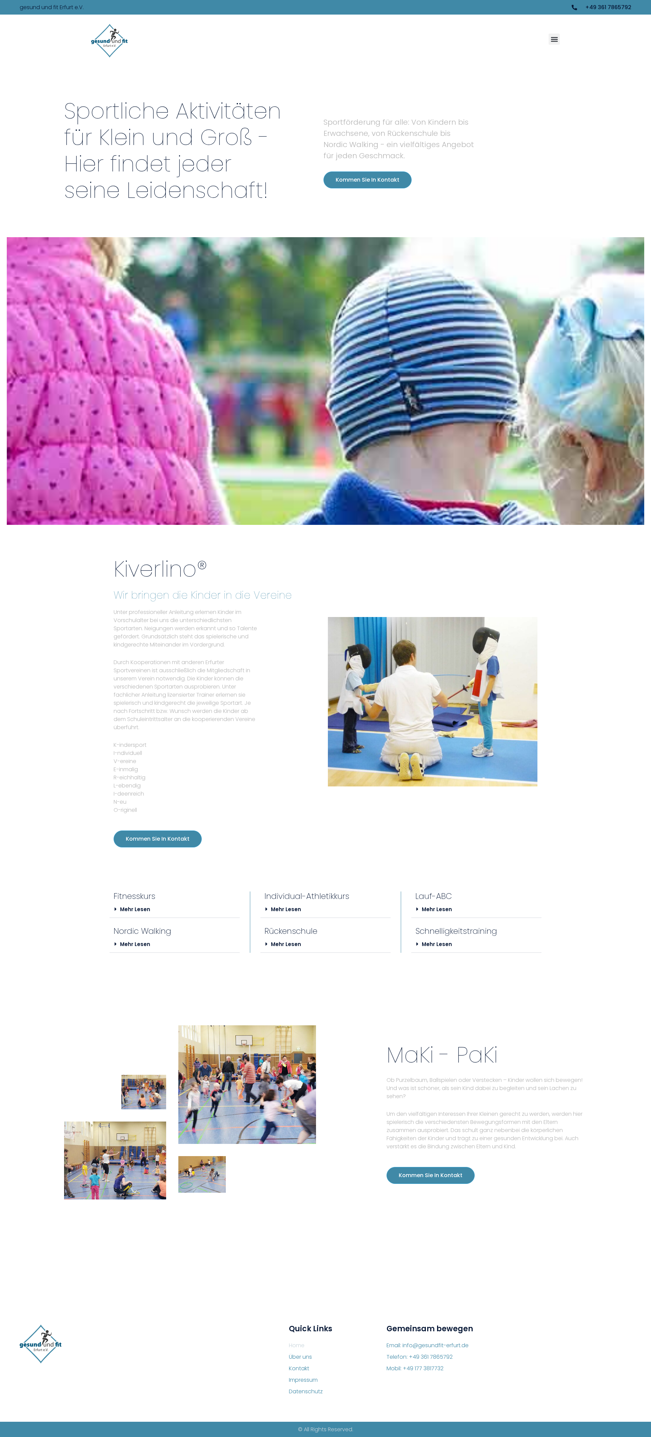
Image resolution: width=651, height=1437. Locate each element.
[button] (554, 39)
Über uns (300, 1357)
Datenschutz (306, 1391)
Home (296, 1345)
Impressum (303, 1380)
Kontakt (299, 1368)
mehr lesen (135, 909)
